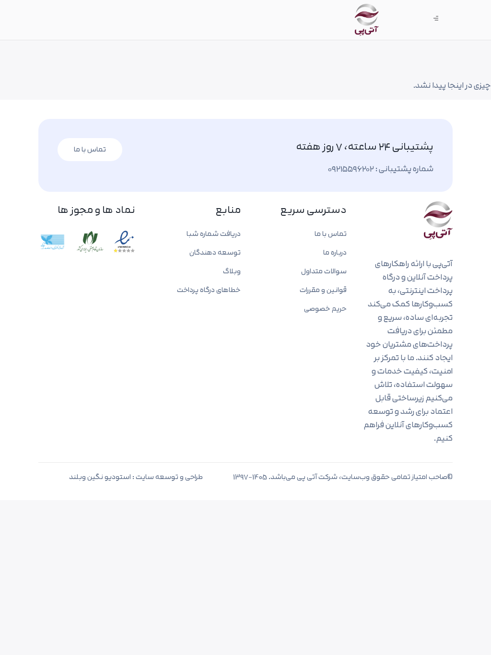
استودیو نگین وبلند (100, 477)
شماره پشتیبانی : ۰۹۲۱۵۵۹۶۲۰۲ (380, 168)
